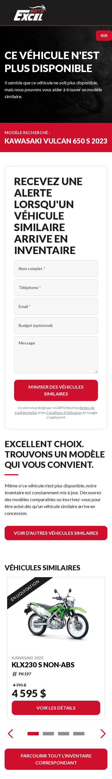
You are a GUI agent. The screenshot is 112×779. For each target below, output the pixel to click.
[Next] (101, 733)
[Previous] (10, 733)
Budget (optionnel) (36, 325)
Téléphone (30, 287)
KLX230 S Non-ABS (43, 665)
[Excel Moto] (30, 13)
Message (27, 342)
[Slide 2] (48, 733)
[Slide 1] (33, 733)
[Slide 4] (78, 733)
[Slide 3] (63, 733)
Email (25, 306)
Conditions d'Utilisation (64, 412)
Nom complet (32, 268)
